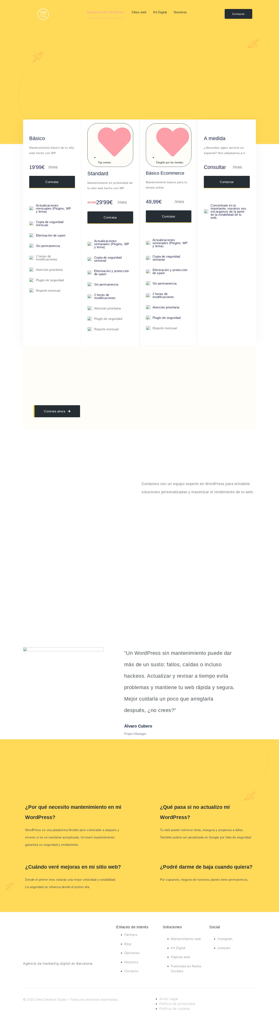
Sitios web (139, 12)
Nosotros (180, 12)
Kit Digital (160, 12)
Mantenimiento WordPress (106, 12)
